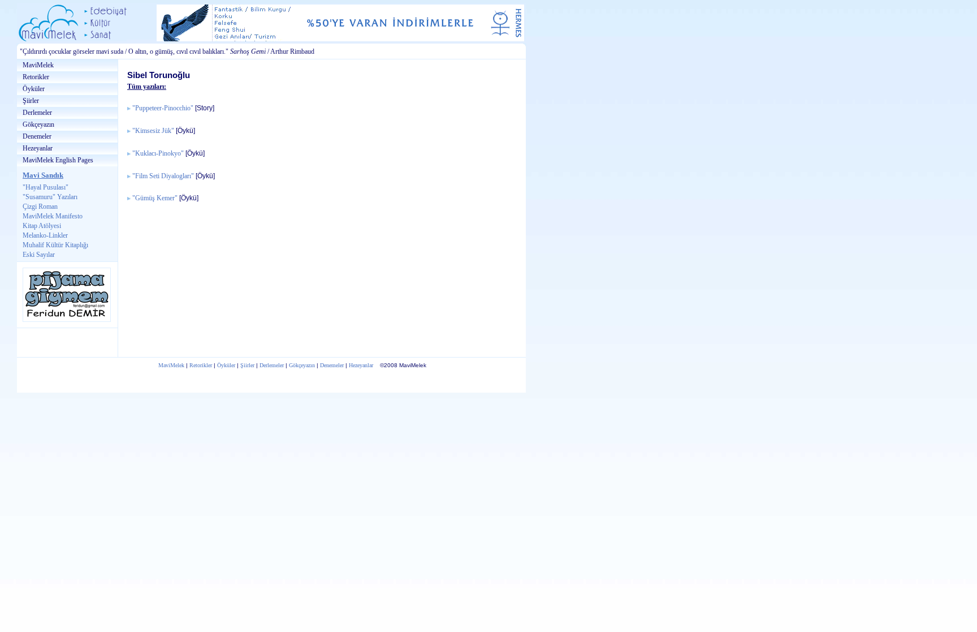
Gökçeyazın (38, 124)
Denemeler (37, 136)
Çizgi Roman (40, 206)
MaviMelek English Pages (58, 160)
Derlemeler (37, 113)
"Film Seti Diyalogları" (163, 176)
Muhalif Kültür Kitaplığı (55, 245)
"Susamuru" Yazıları (50, 197)
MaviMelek (38, 65)
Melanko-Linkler (45, 235)
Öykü (185, 130)
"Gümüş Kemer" (155, 198)
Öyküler (34, 89)
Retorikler (36, 77)
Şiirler (31, 101)
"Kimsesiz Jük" (153, 131)
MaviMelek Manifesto (53, 216)
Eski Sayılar (39, 255)
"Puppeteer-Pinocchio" (162, 108)
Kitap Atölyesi (42, 226)
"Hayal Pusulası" (45, 187)
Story (205, 107)
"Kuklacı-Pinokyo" (158, 153)
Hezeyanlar (38, 148)
